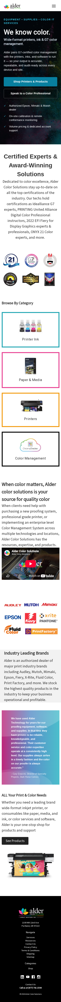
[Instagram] (38, 977)
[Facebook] (33, 977)
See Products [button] (15, 841)
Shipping (30, 953)
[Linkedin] (22, 977)
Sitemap (30, 957)
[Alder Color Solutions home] (12, 6)
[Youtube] (27, 977)
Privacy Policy (30, 947)
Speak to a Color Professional (31, 93)
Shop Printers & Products (30, 81)
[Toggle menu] (53, 6)
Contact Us (30, 943)
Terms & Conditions (30, 950)
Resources (30, 940)
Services (30, 937)
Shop (30, 968)
